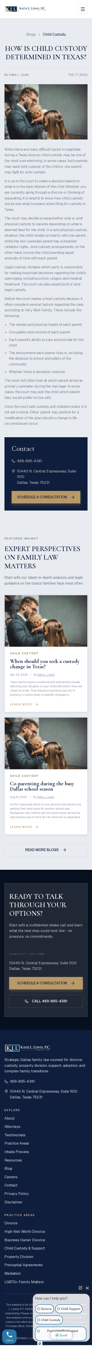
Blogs (31, 34)
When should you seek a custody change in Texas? (44, 664)
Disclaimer (13, 1202)
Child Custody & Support (24, 1248)
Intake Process (16, 1151)
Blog (8, 1168)
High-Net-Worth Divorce (24, 1231)
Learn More (21, 704)
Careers (10, 1177)
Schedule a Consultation (42, 497)
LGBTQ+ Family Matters (24, 1282)
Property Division (18, 1256)
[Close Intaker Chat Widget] (87, 1288)
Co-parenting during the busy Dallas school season (42, 786)
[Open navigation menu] (83, 9)
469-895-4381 (29, 461)
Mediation (12, 1273)
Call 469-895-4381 (49, 1001)
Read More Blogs (42, 849)
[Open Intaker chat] (39, 1344)
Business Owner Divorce (24, 1240)
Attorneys (12, 1126)
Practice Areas (16, 1143)
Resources (13, 1160)
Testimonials (14, 1135)
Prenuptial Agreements (23, 1265)
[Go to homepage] (25, 9)
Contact (10, 1185)
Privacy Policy (16, 1193)
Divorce (10, 1223)
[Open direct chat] (80, 1288)
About (9, 1118)
